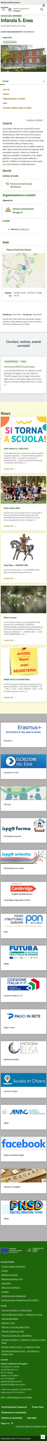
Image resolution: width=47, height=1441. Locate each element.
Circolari (4, 1270)
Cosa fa (6, 89)
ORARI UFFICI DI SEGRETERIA (17, 679)
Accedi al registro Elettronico (13, 1266)
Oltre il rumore (10, 617)
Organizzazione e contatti (14, 98)
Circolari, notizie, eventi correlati (17, 107)
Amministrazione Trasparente (13, 1295)
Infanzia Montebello (9, 1318)
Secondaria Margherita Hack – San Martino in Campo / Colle (20, 1353)
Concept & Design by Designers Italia (31, 1426)
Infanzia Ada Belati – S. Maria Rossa (16, 1310)
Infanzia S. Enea (8, 1322)
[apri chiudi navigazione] (3, 9)
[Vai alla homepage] (10, 10)
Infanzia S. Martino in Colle (12, 1331)
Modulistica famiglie (9, 1274)
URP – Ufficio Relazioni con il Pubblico (16, 1397)
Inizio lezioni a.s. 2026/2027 (16, 448)
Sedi (5, 103)
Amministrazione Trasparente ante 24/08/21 (20, 1300)
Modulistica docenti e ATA (12, 1279)
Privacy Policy (38, 1406)
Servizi (6, 94)
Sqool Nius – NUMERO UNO (16, 565)
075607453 (24, 229)
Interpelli (5, 1291)
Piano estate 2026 (12, 508)
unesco (23, 361)
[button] (23, 81)
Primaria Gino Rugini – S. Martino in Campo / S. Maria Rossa (23, 1341)
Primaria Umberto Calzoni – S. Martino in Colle (20, 1346)
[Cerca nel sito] (42, 9)
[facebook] (12, 1423)
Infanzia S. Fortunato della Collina (15, 1327)
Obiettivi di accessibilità (11, 1417)
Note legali (31, 1417)
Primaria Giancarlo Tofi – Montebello (16, 1335)
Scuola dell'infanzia (10, 42)
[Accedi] (43, 5)
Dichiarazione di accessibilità (13, 1412)
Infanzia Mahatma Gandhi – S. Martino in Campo (21, 1314)
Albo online (6, 1283)
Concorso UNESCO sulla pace (19, 367)
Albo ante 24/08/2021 (11, 1287)
